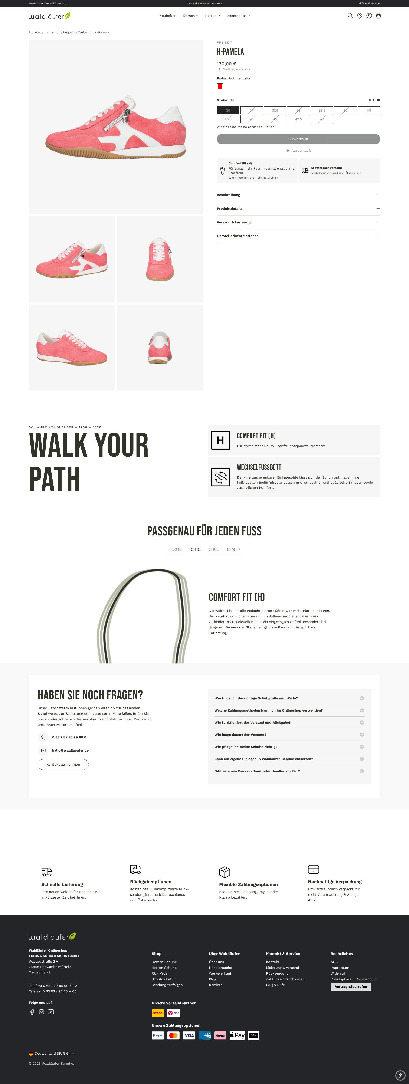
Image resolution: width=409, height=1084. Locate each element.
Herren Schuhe (164, 968)
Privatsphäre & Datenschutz (354, 979)
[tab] (175, 550)
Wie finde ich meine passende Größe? (245, 126)
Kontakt (272, 962)
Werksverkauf (220, 973)
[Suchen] (350, 16)
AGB (334, 962)
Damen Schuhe (164, 962)
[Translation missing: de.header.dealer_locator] (360, 16)
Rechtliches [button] (342, 953)
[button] (400, 1075)
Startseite (36, 32)
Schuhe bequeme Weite (69, 32)
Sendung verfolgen (167, 985)
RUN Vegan (161, 973)
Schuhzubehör (164, 979)
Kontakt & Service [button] (283, 953)
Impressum (340, 968)
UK (378, 100)
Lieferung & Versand (282, 968)
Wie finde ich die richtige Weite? (253, 177)
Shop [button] (156, 953)
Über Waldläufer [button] (224, 953)
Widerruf (338, 973)
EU (371, 100)
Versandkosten (241, 69)
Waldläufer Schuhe (57, 1063)
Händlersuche (220, 968)
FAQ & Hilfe (275, 985)
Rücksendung (277, 973)
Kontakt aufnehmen (63, 764)
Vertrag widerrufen (351, 987)
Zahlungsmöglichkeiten (285, 979)
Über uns (216, 962)
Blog (212, 979)
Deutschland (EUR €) (52, 1053)
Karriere (215, 985)
